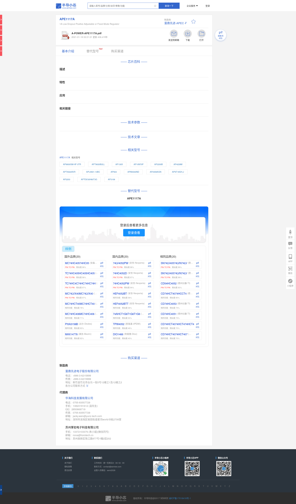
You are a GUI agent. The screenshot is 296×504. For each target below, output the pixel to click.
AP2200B (157, 110)
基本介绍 (95, 34)
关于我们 (94, 309)
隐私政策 (94, 312)
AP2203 (93, 120)
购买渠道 (127, 34)
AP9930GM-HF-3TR (97, 110)
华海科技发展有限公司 (102, 266)
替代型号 (112, 34)
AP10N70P (143, 110)
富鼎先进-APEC (165, 15)
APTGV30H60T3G (109, 120)
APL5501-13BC (112, 115)
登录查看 (139, 155)
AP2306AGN (154, 115)
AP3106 (124, 120)
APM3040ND (139, 115)
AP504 (126, 115)
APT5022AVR (95, 115)
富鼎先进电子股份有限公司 (104, 248)
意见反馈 (94, 314)
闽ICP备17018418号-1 (169, 333)
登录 (187, 4)
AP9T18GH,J (170, 115)
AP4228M (170, 110)
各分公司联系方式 (100, 258)
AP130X (129, 110)
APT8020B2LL (115, 110)
